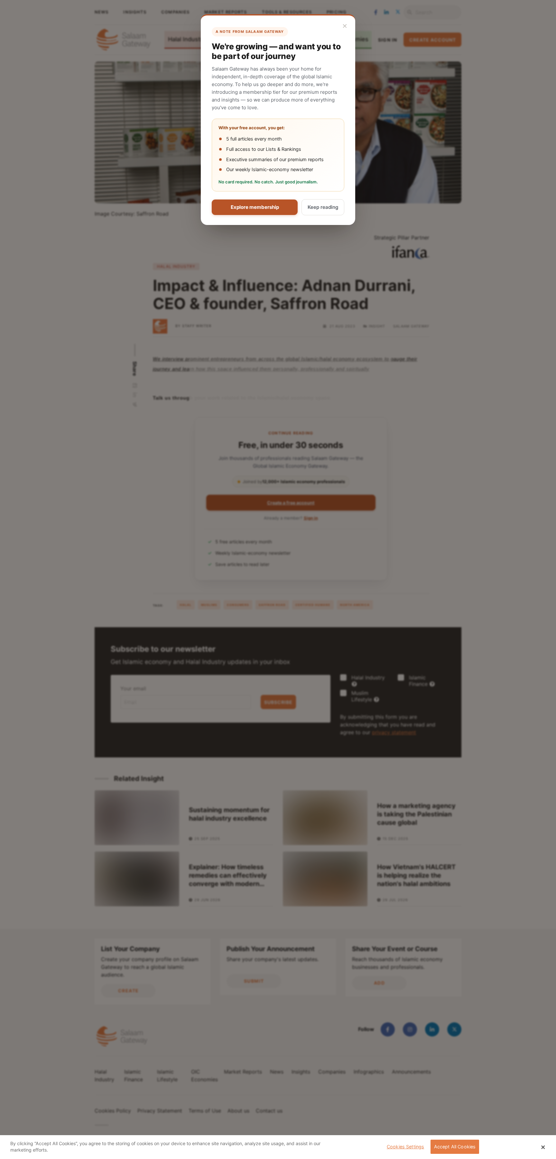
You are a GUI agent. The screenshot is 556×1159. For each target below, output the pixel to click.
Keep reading (323, 207)
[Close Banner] (543, 1147)
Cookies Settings (405, 1147)
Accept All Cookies (455, 1147)
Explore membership (255, 207)
